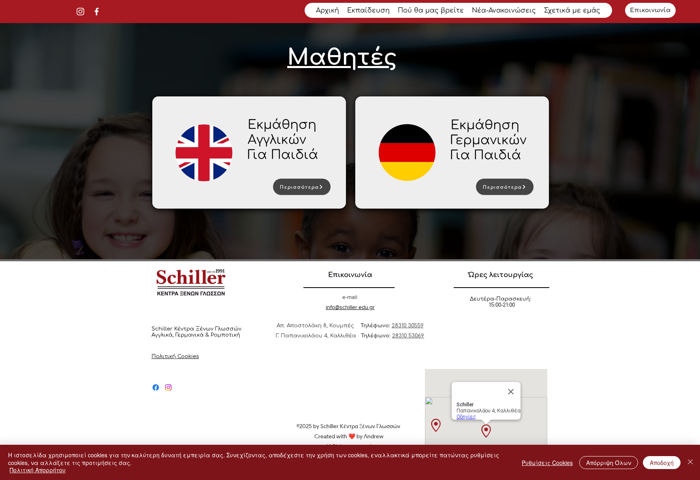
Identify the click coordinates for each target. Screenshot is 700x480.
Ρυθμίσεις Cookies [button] (547, 463)
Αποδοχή (662, 463)
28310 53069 (408, 336)
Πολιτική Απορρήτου (38, 470)
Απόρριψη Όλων (608, 463)
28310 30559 (408, 326)
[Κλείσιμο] (690, 462)
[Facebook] (97, 11)
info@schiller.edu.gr (350, 307)
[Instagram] (80, 11)
